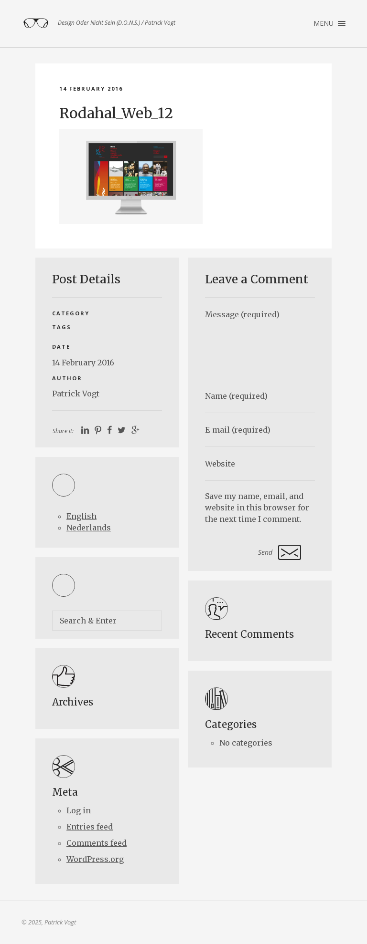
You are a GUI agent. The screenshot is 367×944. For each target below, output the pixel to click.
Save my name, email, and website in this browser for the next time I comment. (257, 507)
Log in (78, 810)
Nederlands (88, 527)
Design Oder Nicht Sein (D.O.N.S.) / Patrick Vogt (36, 23)
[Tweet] (122, 430)
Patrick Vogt (75, 393)
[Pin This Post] (98, 430)
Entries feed (89, 826)
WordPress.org (95, 859)
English (81, 516)
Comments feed (96, 843)
